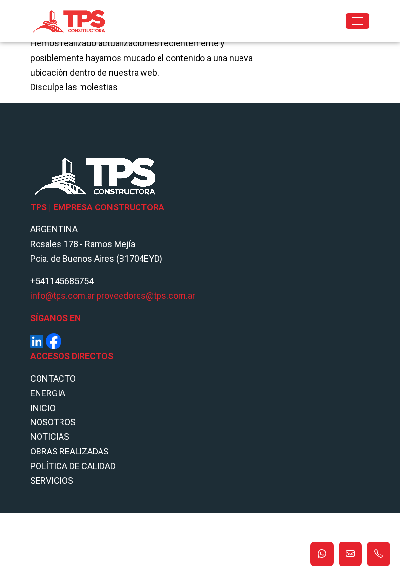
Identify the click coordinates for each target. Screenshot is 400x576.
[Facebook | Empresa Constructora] (53, 340)
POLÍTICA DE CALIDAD (73, 466)
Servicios (51, 480)
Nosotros (53, 422)
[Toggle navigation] (357, 21)
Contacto (53, 378)
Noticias (49, 437)
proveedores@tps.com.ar (146, 295)
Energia (47, 393)
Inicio (43, 408)
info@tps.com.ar (62, 295)
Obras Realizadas (69, 451)
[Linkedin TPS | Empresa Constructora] (37, 340)
